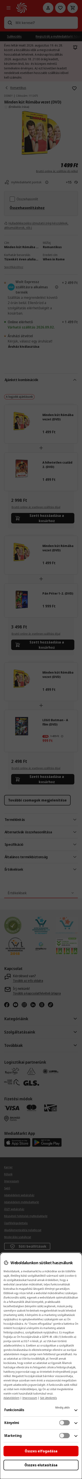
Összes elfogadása (41, 1451)
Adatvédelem (11, 1398)
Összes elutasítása (41, 1465)
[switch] (64, 1422)
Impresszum (29, 1398)
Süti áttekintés (48, 1398)
